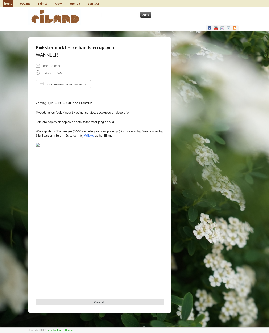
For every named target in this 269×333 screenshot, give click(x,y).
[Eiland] (54, 24)
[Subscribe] (234, 28)
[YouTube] (216, 28)
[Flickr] (222, 28)
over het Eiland (55, 330)
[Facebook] (209, 28)
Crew (58, 3)
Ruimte (42, 3)
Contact (69, 330)
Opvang (25, 3)
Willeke (89, 135)
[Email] (228, 28)
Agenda (74, 3)
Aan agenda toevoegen (64, 84)
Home (8, 3)
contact (93, 3)
